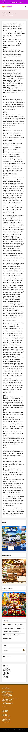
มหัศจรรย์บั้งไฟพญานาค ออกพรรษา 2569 (12, 631)
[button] (24, 650)
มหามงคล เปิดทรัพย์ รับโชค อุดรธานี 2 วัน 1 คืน (13, 628)
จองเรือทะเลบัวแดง (7, 638)
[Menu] (25, 6)
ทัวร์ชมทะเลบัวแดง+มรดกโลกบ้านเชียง (11, 634)
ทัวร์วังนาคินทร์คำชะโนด (7, 695)
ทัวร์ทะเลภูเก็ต (5, 710)
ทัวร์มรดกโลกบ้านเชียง (7, 691)
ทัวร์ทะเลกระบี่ (5, 711)
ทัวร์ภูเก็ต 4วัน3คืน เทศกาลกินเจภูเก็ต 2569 (12, 624)
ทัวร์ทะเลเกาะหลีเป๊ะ (6, 716)
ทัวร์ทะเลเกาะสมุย (6, 715)
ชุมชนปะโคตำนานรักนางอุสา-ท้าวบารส (10, 698)
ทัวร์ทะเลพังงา (5, 713)
